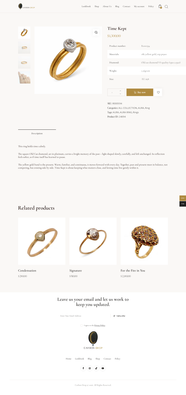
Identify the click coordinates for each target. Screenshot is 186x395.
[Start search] (166, 7)
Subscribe (121, 315)
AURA (141, 107)
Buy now (142, 92)
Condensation (27, 270)
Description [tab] (37, 133)
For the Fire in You (133, 270)
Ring (147, 107)
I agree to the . (94, 325)
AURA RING (126, 112)
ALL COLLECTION (127, 107)
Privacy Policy (99, 326)
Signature (75, 270)
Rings (136, 112)
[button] (96, 32)
